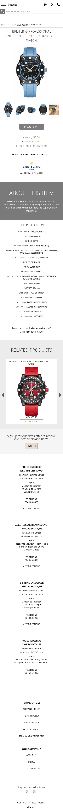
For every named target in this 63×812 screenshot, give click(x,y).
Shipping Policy (31, 709)
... (8, 24)
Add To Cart (33, 127)
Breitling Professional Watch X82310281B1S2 (29, 25)
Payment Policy (31, 729)
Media (31, 761)
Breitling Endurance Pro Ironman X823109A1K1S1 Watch (31, 362)
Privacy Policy (31, 722)
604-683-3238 (31, 617)
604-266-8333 (31, 560)
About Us (31, 755)
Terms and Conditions (31, 736)
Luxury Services (31, 768)
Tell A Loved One (40, 155)
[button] (4, 5)
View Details (31, 417)
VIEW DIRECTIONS (31, 508)
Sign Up (31, 445)
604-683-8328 (34, 332)
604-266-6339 (31, 672)
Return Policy (31, 715)
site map (31, 806)
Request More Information (31, 146)
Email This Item (21, 155)
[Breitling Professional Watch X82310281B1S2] (31, 72)
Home (3, 25)
